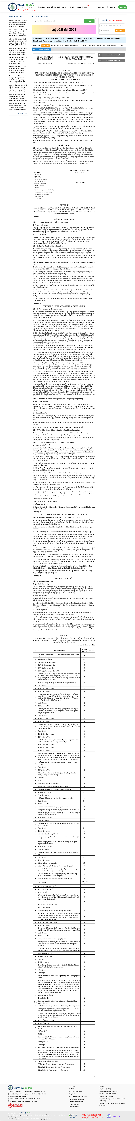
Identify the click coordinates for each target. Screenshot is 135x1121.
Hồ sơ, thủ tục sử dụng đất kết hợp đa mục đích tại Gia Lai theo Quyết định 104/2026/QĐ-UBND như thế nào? (18, 33)
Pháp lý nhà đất (74, 1104)
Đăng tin (123, 7)
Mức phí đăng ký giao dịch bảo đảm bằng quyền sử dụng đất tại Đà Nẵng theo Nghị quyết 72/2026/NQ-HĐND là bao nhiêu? (18, 60)
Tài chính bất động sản (76, 1101)
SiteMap (71, 1089)
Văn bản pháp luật (41, 16)
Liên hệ (101, 1086)
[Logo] (12, 7)
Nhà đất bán (40, 7)
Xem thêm (23, 113)
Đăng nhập (101, 7)
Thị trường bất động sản (76, 1099)
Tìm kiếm (89, 21)
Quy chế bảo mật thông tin (107, 1093)
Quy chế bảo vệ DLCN (106, 1096)
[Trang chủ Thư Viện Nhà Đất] (32, 16)
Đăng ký (113, 7)
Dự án (64, 7)
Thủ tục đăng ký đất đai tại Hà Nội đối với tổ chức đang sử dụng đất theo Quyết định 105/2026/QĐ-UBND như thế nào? (17, 106)
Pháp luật (72, 1094)
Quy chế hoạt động (105, 1089)
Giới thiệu (72, 1086)
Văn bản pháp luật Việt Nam (78, 1096)
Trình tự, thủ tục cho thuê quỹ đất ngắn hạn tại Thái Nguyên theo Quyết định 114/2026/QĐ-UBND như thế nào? (18, 42)
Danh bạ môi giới (74, 1106)
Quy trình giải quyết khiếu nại (108, 1091)
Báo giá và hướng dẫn (75, 1091)
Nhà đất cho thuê (53, 7)
